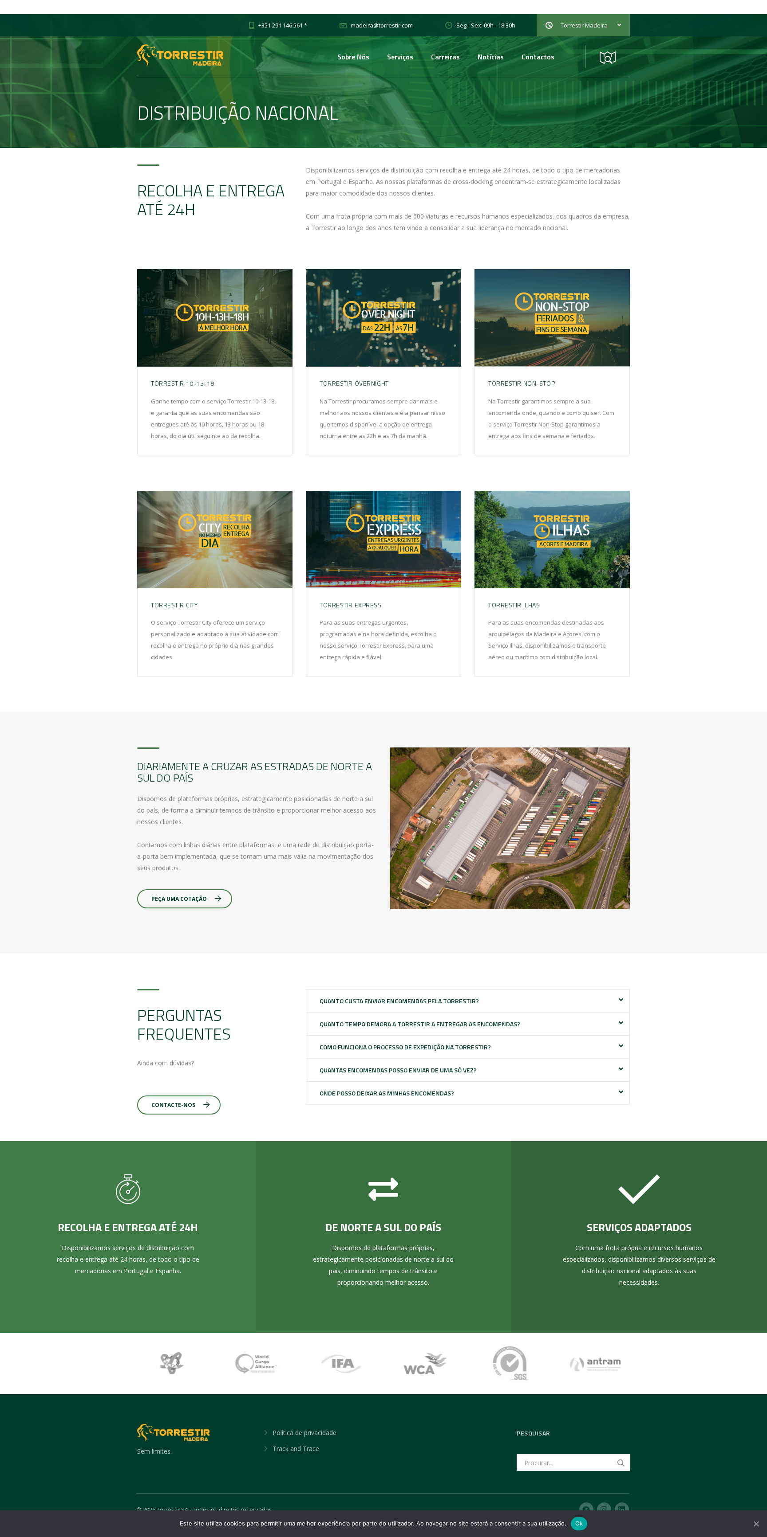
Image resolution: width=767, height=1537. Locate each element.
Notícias (491, 56)
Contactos (538, 56)
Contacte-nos (173, 1105)
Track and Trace (296, 1448)
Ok (579, 1523)
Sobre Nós (353, 56)
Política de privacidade (304, 1432)
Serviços (400, 56)
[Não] (755, 1523)
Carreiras (445, 56)
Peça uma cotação (179, 899)
